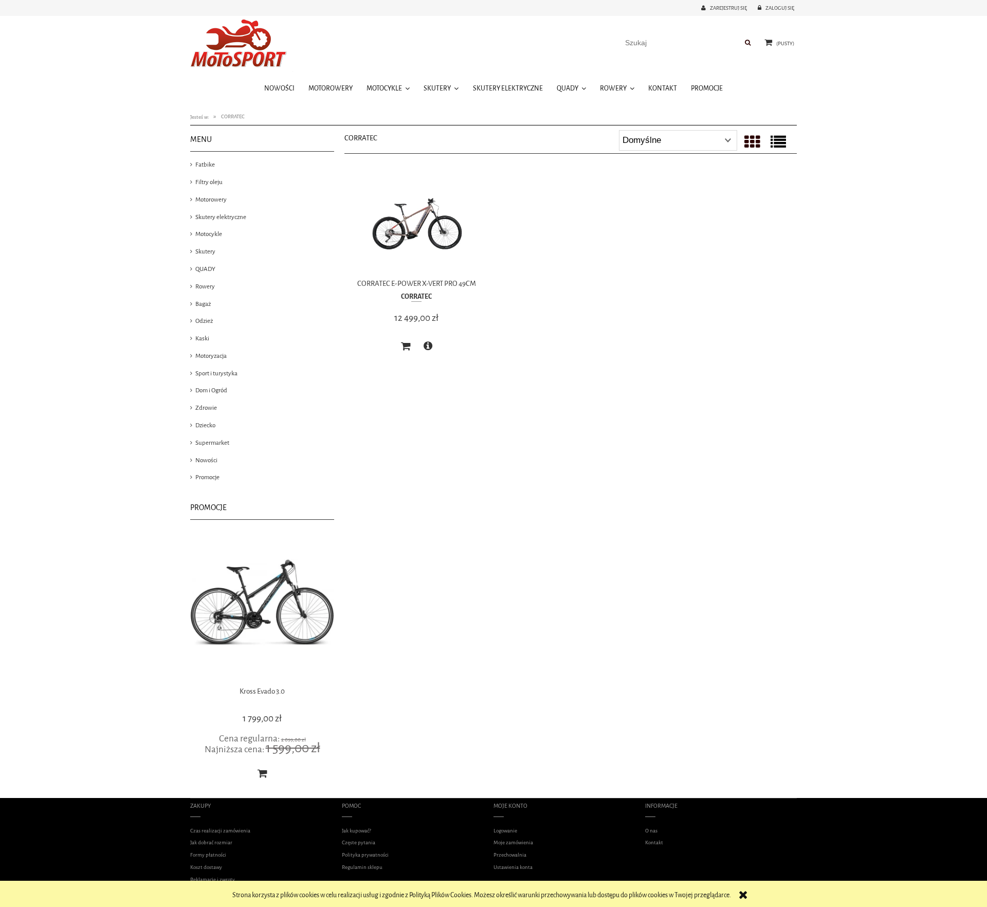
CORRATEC (416, 296)
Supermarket (212, 443)
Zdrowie (206, 408)
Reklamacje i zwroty (212, 879)
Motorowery (211, 199)
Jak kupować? (356, 830)
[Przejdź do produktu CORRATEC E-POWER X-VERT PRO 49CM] (416, 225)
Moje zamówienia (513, 842)
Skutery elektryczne (220, 217)
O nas (651, 830)
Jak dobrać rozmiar (211, 842)
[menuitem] (279, 88)
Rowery (205, 286)
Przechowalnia (510, 854)
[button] (427, 346)
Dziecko (205, 425)
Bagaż (203, 304)
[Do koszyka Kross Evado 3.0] (249, 773)
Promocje (207, 477)
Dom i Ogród (211, 390)
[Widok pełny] (778, 143)
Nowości (206, 460)
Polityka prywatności (365, 854)
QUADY (205, 269)
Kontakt (654, 842)
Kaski (202, 338)
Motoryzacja (211, 356)
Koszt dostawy (206, 867)
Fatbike (205, 164)
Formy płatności (208, 854)
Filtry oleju (209, 182)
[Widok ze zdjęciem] (752, 143)
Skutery (205, 251)
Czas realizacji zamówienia (220, 830)
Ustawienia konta (513, 867)
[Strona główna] (241, 45)
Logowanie (505, 830)
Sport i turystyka (216, 373)
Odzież (204, 321)
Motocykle (208, 234)
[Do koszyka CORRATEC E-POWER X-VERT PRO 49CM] (405, 346)
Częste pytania (358, 842)
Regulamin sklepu (362, 867)
